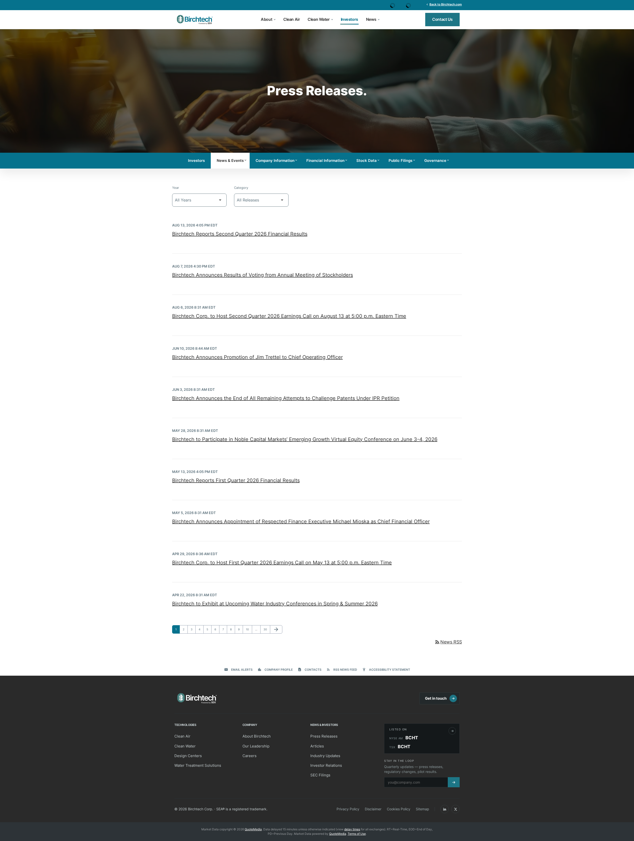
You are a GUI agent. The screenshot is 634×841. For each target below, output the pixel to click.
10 (249, 629)
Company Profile (275, 669)
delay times (352, 829)
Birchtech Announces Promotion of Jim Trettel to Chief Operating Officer (257, 357)
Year (175, 188)
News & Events (232, 160)
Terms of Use (357, 834)
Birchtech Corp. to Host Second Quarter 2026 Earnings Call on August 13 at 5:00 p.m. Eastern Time (289, 316)
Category (241, 188)
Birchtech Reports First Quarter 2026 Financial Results (236, 480)
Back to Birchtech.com (443, 4)
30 (266, 629)
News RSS (448, 641)
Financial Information (327, 160)
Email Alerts (238, 669)
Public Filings (402, 160)
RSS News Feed (341, 669)
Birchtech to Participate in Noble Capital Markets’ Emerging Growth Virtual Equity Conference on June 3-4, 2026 (304, 439)
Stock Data (368, 160)
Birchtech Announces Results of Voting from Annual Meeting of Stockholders (262, 275)
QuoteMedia (253, 829)
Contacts (309, 669)
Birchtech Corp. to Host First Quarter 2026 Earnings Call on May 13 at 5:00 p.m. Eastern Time (282, 563)
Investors (196, 160)
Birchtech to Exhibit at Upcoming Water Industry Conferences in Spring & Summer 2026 (275, 604)
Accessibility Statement (386, 669)
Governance (437, 160)
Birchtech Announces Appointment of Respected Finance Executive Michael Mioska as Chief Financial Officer (301, 521)
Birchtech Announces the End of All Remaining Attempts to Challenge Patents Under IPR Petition (285, 398)
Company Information (277, 160)
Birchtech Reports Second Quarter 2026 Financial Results (239, 234)
